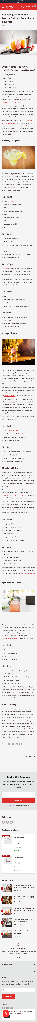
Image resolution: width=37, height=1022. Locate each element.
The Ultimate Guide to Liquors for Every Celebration (23, 921)
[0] (33, 6)
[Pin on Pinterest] (13, 744)
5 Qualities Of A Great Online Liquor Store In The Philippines (24, 886)
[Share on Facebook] (9, 744)
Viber (11, 822)
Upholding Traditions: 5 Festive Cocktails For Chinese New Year (24, 909)
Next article (29, 756)
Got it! (7, 1017)
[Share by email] (20, 744)
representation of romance (10, 638)
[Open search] (22, 7)
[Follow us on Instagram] (7, 822)
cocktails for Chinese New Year (11, 102)
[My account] (29, 7)
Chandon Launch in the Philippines (21, 932)
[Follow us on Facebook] (3, 822)
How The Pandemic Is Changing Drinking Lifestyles (24, 898)
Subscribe (18, 800)
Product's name (19, 837)
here (21, 1013)
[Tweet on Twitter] (16, 744)
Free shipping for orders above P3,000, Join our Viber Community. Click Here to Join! (18, 1)
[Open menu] (3, 7)
